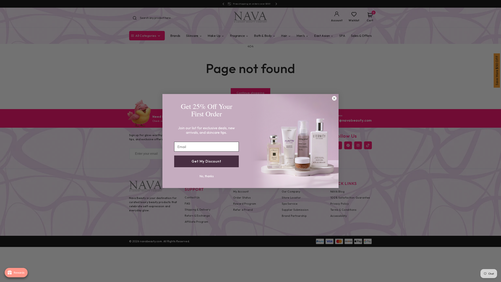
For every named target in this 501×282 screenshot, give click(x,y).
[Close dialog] (334, 98)
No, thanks (206, 176)
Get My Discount (206, 161)
